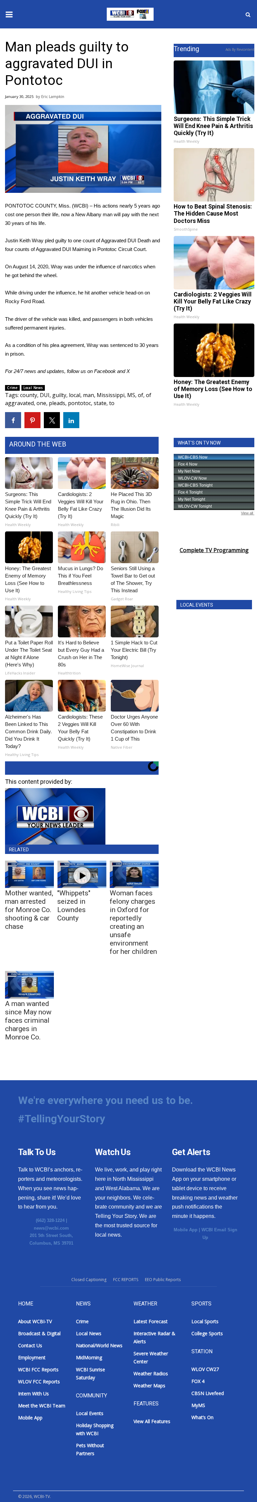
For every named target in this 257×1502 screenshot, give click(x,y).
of (140, 395)
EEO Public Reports (163, 1279)
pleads (57, 403)
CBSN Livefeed (207, 1393)
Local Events (89, 1413)
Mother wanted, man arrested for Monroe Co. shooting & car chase (29, 909)
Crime (12, 387)
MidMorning (89, 1357)
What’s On (202, 1417)
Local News (33, 387)
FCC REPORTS (125, 1279)
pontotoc (79, 403)
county (28, 395)
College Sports (207, 1333)
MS (131, 395)
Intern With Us (33, 1393)
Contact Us (30, 1345)
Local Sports (205, 1321)
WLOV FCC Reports (39, 1381)
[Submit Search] (248, 14)
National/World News (99, 1345)
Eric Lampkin (52, 96)
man (88, 395)
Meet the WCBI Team (41, 1405)
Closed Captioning (88, 1279)
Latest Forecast (151, 1321)
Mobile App (185, 1229)
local (74, 395)
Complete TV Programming (214, 550)
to (111, 403)
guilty (59, 395)
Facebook (105, 371)
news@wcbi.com (51, 1228)
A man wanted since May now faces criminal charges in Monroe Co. (28, 1020)
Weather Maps (149, 1385)
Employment (32, 1357)
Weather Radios (151, 1373)
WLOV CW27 (205, 1369)
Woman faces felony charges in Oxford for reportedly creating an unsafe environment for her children (133, 922)
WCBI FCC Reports (38, 1369)
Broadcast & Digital (39, 1333)
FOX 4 (197, 1381)
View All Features (152, 1421)
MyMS (198, 1405)
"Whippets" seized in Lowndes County (73, 905)
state (100, 403)
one (41, 403)
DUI (45, 395)
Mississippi (110, 395)
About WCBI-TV (35, 1321)
